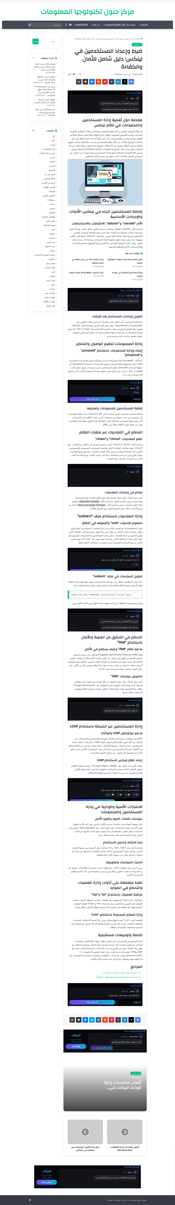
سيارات (52, 251)
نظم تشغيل (50, 306)
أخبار (53, 140)
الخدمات (144, 25)
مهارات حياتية (49, 297)
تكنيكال (52, 234)
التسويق (52, 170)
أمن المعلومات (49, 149)
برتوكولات (51, 200)
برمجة (52, 204)
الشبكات (51, 191)
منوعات (52, 289)
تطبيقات (52, 212)
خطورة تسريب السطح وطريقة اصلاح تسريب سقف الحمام (46, 79)
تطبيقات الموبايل (48, 217)
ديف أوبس (128, 39)
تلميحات (52, 238)
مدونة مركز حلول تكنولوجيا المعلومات (120, 25)
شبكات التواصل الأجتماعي (44, 255)
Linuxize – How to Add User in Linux (120, 973)
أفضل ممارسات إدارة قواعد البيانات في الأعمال (122, 1087)
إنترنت (52, 157)
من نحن (96, 25)
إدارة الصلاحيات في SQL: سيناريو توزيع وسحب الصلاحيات (45, 112)
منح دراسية (50, 280)
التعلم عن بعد (49, 174)
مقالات (52, 276)
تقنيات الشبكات (49, 225)
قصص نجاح (50, 263)
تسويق (52, 208)
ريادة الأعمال (50, 246)
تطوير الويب (50, 221)
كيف (53, 272)
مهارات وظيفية (49, 301)
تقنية (53, 229)
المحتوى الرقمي (48, 195)
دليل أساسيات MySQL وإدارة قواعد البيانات (86, 272)
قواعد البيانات (49, 267)
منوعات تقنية (50, 293)
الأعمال (52, 162)
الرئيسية (137, 39)
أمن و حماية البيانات (47, 153)
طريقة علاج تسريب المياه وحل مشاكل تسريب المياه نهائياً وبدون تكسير (44, 67)
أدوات (52, 145)
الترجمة (52, 166)
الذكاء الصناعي (49, 179)
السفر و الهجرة (49, 187)
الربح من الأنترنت (48, 183)
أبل (53, 136)
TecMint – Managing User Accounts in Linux (116, 977)
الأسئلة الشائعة (82, 25)
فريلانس (51, 259)
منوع (53, 284)
